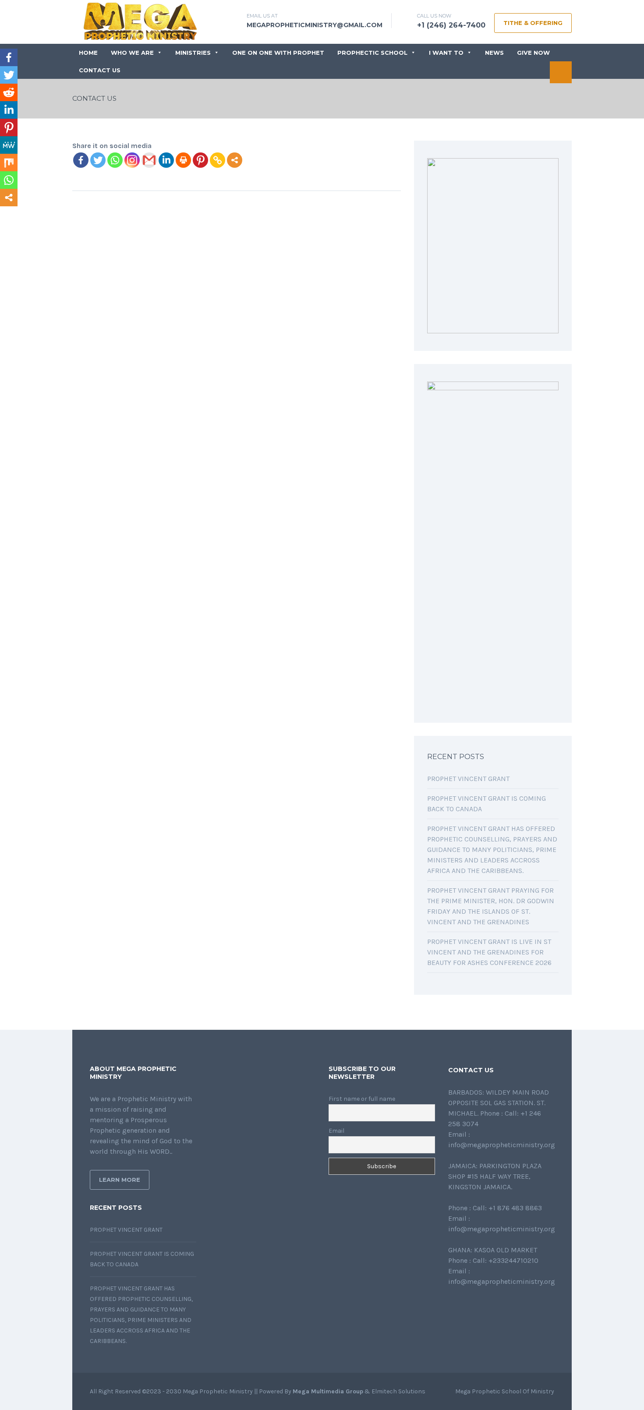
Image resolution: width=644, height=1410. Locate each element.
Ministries (193, 52)
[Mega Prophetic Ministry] (144, 20)
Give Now (533, 52)
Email (336, 1130)
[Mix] (9, 162)
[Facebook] (80, 160)
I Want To (446, 52)
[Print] (183, 160)
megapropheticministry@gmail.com (314, 25)
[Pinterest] (200, 160)
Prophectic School (372, 52)
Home (88, 52)
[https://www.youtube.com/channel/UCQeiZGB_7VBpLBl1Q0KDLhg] (492, 1305)
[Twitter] (98, 160)
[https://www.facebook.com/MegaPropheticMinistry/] (450, 1305)
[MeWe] (9, 145)
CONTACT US (99, 70)
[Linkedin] (166, 160)
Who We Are (132, 52)
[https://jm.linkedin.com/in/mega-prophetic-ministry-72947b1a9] (478, 1305)
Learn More (119, 1179)
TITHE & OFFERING (533, 22)
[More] (234, 160)
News (494, 52)
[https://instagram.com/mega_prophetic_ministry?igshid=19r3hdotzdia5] (507, 1305)
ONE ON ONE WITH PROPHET (278, 52)
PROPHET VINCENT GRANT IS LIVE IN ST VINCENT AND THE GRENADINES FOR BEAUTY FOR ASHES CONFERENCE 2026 (489, 952)
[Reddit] (9, 92)
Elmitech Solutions (398, 1391)
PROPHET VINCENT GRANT (468, 778)
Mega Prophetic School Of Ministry (504, 1391)
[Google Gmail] (149, 160)
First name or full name (362, 1099)
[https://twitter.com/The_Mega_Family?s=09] (464, 1305)
